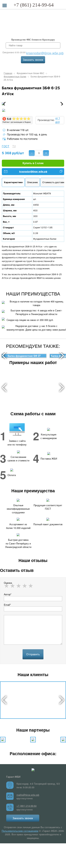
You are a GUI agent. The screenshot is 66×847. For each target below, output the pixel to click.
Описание (32, 182)
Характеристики (13, 182)
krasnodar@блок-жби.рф (45, 52)
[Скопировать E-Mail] (61, 171)
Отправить (33, 654)
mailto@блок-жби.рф (27, 795)
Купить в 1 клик (33, 163)
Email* (7, 604)
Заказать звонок (33, 59)
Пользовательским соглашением (20, 831)
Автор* (7, 594)
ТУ (14, 146)
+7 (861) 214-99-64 (34, 5)
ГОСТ (5, 146)
